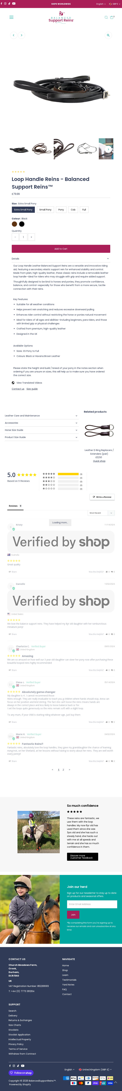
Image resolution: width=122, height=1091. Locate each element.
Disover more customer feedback (81, 856)
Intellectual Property (20, 1039)
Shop (65, 970)
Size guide (32, 389)
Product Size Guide (15, 437)
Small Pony (45, 209)
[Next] (21, 35)
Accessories (11, 422)
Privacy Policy (16, 1044)
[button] (107, 571)
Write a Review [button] (103, 497)
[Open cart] (111, 17)
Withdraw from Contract (22, 1053)
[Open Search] (106, 17)
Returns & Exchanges (20, 1020)
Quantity (17, 231)
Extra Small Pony (23, 209)
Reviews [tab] (13, 505)
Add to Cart (60, 248)
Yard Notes (68, 984)
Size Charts (15, 1025)
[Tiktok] (9, 4)
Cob (73, 209)
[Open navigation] (11, 17)
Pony (61, 209)
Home (65, 965)
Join (73, 914)
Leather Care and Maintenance (22, 415)
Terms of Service (18, 1049)
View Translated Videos (29, 382)
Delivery (13, 1015)
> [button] (69, 769)
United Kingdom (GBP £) (95, 1069)
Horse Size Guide (14, 430)
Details (15, 258)
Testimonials (69, 979)
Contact (67, 994)
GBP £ (115, 4)
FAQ (64, 989)
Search (12, 1010)
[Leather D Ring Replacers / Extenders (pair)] (99, 431)
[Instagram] (5, 4)
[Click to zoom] (108, 35)
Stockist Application (19, 1034)
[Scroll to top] (115, 1082)
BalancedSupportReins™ (42, 1080)
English (99, 4)
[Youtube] (13, 4)
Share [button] (14, 571)
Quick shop (99, 461)
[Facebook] (1, 4)
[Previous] (13, 35)
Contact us (18, 389)
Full (84, 209)
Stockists (13, 1029)
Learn (65, 975)
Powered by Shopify (20, 1084)
